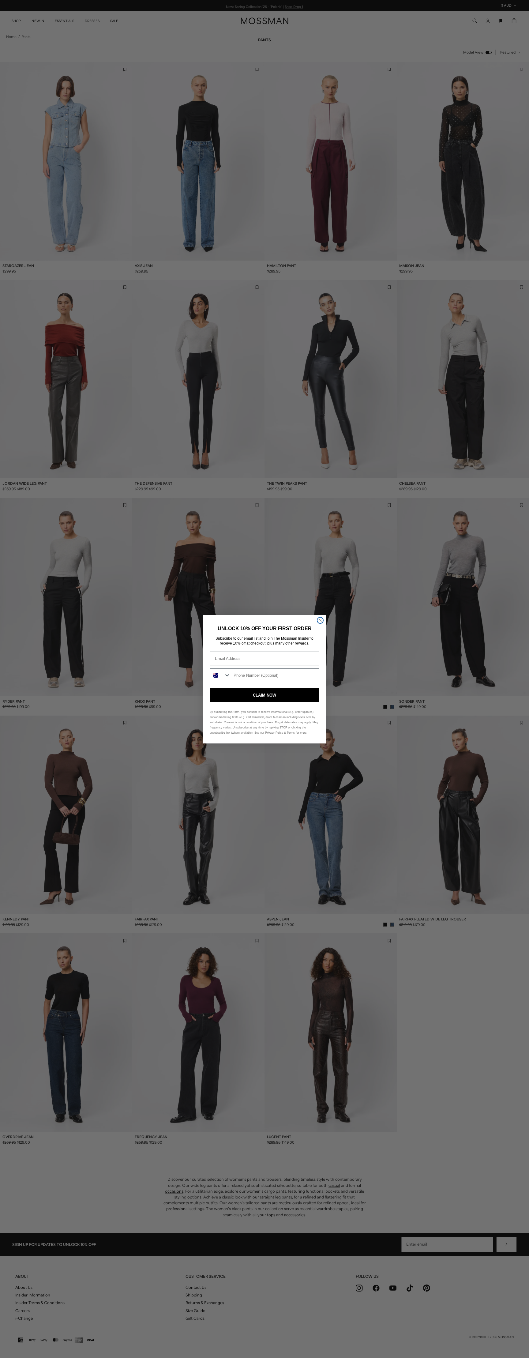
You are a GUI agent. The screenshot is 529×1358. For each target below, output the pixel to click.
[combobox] (220, 675)
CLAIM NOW (264, 695)
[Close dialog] (320, 620)
